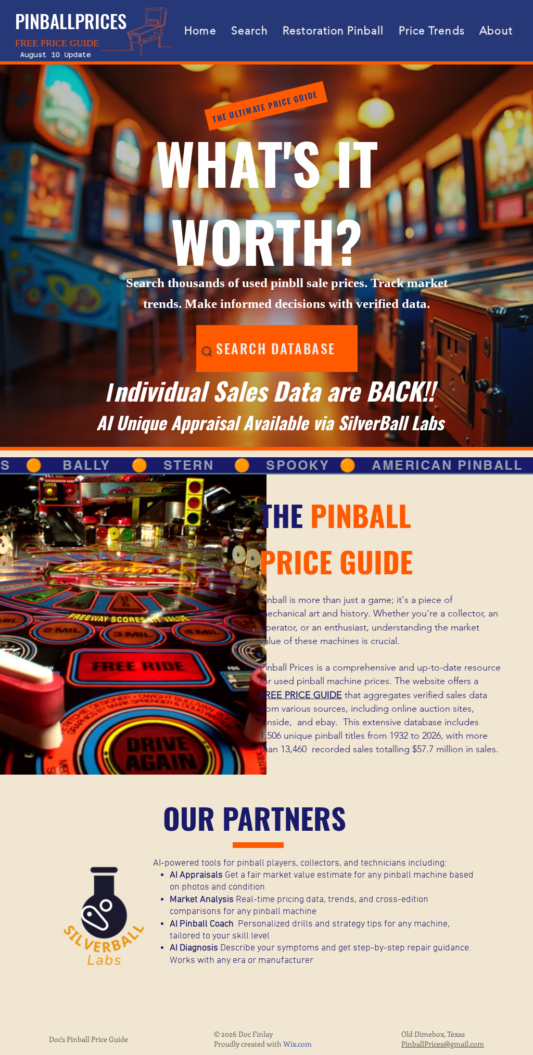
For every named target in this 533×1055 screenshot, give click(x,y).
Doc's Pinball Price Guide (88, 1039)
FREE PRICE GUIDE (301, 695)
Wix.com (297, 1044)
